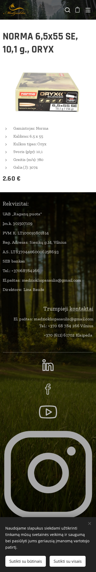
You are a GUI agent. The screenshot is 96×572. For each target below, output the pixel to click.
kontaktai (81, 308)
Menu (88, 10)
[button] (67, 9)
